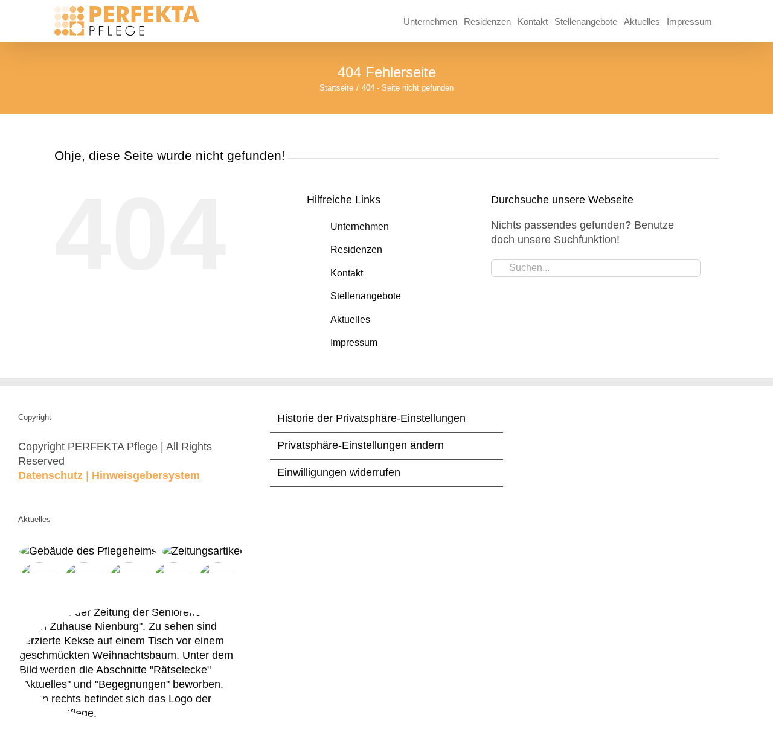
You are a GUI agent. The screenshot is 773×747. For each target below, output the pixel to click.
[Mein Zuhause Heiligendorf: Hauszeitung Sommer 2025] (83, 582)
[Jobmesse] (128, 582)
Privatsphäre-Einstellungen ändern (360, 445)
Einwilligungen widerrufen (338, 472)
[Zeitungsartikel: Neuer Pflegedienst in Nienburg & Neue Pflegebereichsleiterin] (202, 551)
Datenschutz (50, 475)
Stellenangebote (365, 296)
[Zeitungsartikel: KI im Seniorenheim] (218, 582)
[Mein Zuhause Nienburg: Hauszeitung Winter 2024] (134, 663)
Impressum (353, 342)
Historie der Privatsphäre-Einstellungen (371, 418)
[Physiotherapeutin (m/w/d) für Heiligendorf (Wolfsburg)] (88, 551)
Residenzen (356, 249)
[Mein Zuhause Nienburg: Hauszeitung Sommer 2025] (39, 582)
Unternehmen (359, 226)
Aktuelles (350, 319)
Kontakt (346, 273)
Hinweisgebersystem (146, 475)
